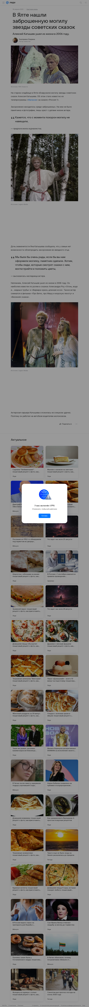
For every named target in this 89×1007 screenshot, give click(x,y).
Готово (44, 516)
